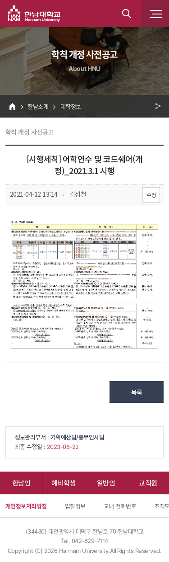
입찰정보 (75, 506)
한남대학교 (34, 13)
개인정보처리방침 (26, 506)
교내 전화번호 (120, 506)
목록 (136, 392)
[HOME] (12, 106)
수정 (151, 194)
